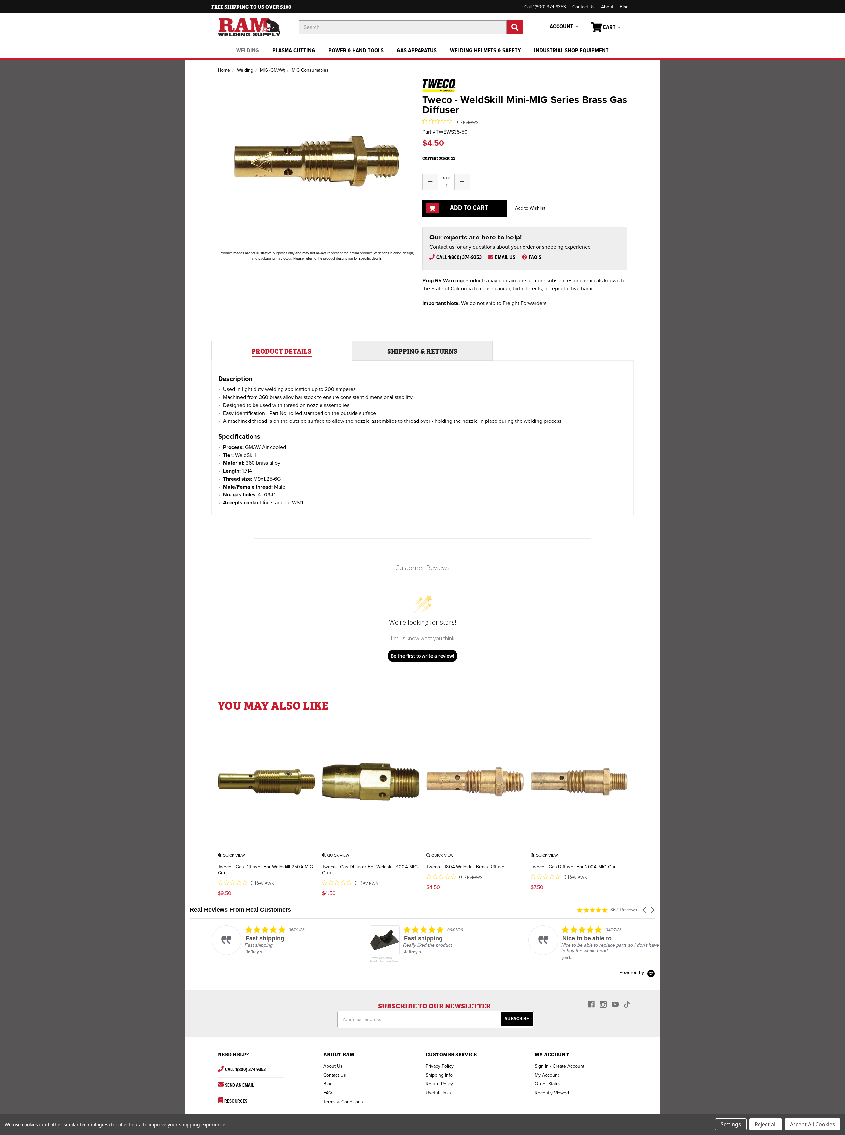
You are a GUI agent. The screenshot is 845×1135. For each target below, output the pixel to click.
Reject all (766, 1124)
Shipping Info (439, 1075)
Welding (247, 51)
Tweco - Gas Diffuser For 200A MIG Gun (574, 867)
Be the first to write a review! (422, 656)
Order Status (548, 1084)
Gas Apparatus (417, 51)
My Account (547, 1075)
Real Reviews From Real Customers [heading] (240, 910)
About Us (333, 1066)
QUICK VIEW (233, 855)
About (607, 7)
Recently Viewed (552, 1093)
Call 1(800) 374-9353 (545, 7)
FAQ (327, 1093)
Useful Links (438, 1093)
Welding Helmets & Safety (485, 51)
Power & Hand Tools (356, 51)
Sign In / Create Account (559, 1066)
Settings (731, 1124)
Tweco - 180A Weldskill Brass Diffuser (466, 867)
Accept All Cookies (812, 1124)
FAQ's (535, 257)
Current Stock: (438, 158)
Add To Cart (468, 208)
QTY (446, 178)
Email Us (505, 257)
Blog (624, 7)
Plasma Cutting (293, 51)
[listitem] (256, 940)
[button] (645, 910)
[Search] (515, 27)
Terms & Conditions (343, 1102)
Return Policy (439, 1084)
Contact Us (583, 7)
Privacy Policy (440, 1066)
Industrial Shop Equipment (571, 51)
